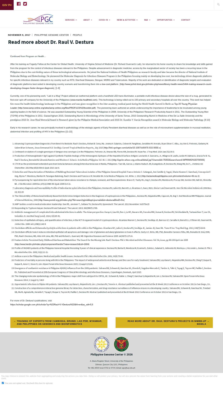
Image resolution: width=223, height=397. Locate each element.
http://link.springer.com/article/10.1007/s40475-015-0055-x (132, 147)
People (77, 35)
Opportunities (164, 20)
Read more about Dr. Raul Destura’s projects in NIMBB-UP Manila (167, 322)
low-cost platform (110, 84)
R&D (146, 20)
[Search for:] (218, 4)
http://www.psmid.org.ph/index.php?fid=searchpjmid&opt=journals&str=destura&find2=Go (81, 200)
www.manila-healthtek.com (84, 100)
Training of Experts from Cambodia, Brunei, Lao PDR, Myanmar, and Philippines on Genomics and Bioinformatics (59, 322)
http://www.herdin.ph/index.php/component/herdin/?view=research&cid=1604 (52, 244)
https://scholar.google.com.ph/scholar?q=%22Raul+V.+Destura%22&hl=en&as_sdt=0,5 (51, 304)
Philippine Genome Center (51, 35)
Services (69, 20)
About (86, 20)
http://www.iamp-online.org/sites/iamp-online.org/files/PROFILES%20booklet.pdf (57, 108)
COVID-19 (103, 20)
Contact (185, 20)
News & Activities (126, 20)
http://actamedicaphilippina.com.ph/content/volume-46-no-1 (170, 176)
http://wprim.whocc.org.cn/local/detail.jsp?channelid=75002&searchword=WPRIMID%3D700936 (158, 160)
